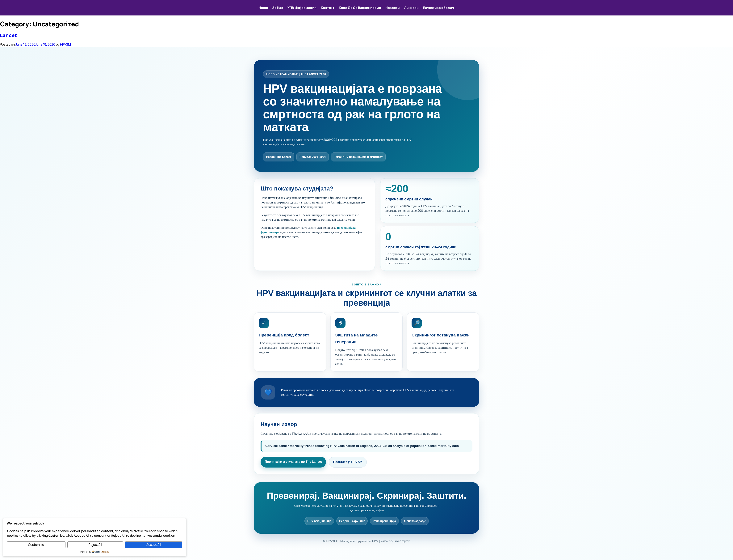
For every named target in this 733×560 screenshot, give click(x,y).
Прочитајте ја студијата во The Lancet (293, 461)
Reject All (95, 544)
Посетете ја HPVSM (347, 462)
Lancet (8, 35)
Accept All (153, 544)
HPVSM (65, 44)
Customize (36, 544)
